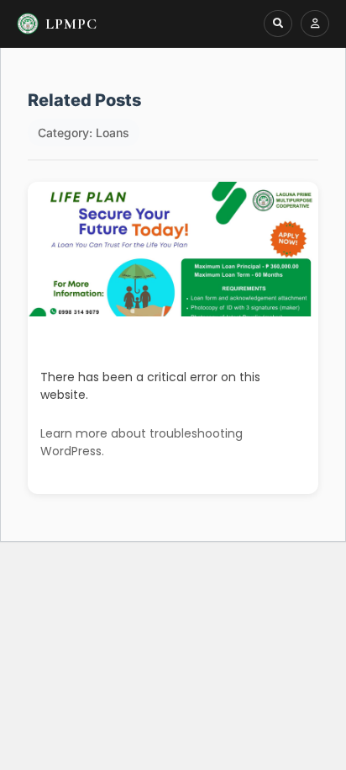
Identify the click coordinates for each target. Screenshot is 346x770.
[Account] (315, 23)
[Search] (278, 23)
